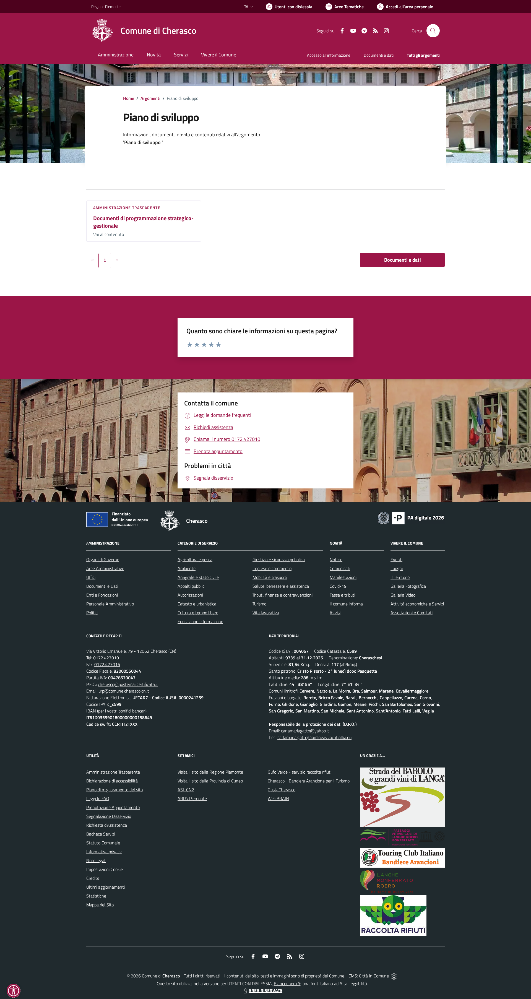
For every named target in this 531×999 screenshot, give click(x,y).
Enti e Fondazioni (102, 595)
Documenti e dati (402, 260)
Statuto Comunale (103, 842)
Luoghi (397, 568)
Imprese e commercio (272, 568)
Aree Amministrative (105, 568)
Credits (92, 878)
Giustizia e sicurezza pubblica (279, 559)
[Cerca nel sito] (433, 30)
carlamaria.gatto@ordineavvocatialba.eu (314, 737)
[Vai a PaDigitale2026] (411, 517)
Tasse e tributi (342, 595)
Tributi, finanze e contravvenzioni (283, 595)
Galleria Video (403, 595)
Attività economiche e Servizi (417, 603)
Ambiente (187, 568)
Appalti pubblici (191, 586)
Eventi (396, 559)
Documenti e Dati (102, 586)
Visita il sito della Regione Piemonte (210, 772)
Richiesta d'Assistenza (106, 825)
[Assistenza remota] (394, 975)
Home (128, 98)
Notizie (336, 559)
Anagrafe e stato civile (198, 577)
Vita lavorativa (266, 612)
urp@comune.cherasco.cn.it (123, 691)
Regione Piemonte (106, 6)
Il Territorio (400, 577)
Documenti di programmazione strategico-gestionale (143, 222)
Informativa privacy (104, 851)
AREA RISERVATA (265, 990)
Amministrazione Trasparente (113, 772)
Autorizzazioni (190, 595)
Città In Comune (374, 975)
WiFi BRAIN (278, 798)
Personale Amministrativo (110, 603)
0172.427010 (106, 657)
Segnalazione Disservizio (108, 816)
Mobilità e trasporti (270, 577)
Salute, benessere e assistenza (281, 586)
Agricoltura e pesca (195, 559)
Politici (92, 612)
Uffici (90, 577)
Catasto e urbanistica (197, 603)
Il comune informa (346, 603)
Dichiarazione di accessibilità (112, 780)
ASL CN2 (186, 789)
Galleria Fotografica (408, 586)
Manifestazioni (343, 577)
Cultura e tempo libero (198, 612)
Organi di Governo (102, 559)
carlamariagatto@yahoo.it (305, 730)
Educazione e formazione (200, 621)
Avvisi (335, 612)
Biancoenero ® (287, 983)
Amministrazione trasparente (126, 207)
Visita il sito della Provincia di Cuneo (210, 780)
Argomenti (150, 98)
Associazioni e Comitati (412, 612)
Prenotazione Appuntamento (113, 807)
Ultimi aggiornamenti (105, 887)
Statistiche (96, 896)
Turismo (259, 603)
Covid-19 (338, 586)
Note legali (96, 860)
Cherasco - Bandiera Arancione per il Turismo (309, 780)
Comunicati (340, 568)
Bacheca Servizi (100, 834)
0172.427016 (107, 664)
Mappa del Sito (100, 904)
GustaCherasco (281, 789)
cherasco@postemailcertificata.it (128, 684)
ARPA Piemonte (192, 798)
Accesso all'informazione (328, 55)
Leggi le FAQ (97, 798)
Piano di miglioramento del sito (114, 789)
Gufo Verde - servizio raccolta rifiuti (299, 772)
